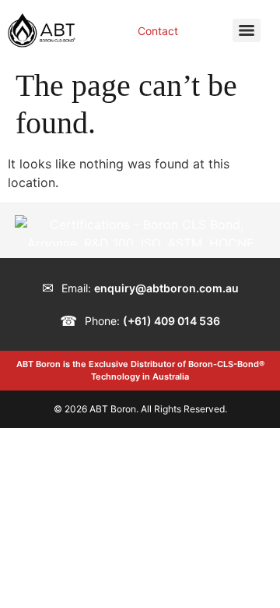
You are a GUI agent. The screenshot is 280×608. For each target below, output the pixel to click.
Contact (158, 30)
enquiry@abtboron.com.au (166, 288)
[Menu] (247, 30)
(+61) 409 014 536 (171, 320)
